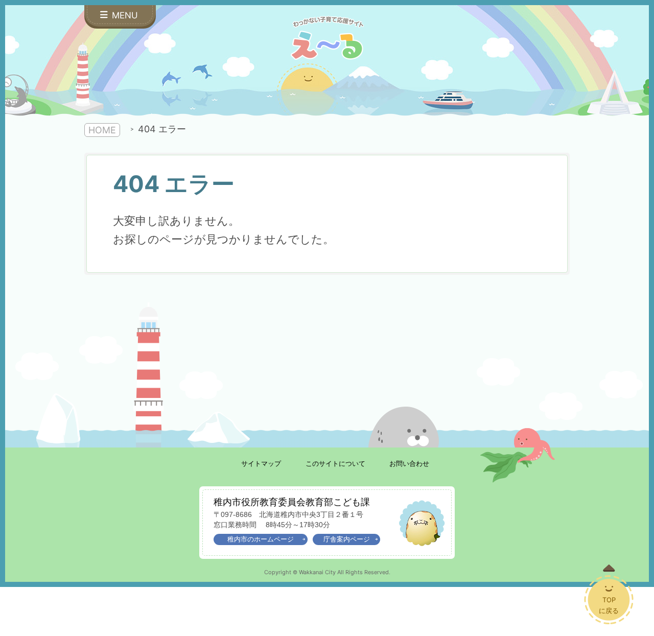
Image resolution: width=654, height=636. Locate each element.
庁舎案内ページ (346, 539)
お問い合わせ (409, 463)
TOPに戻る (609, 605)
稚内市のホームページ (260, 539)
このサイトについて (335, 463)
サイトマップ (261, 463)
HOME (102, 130)
